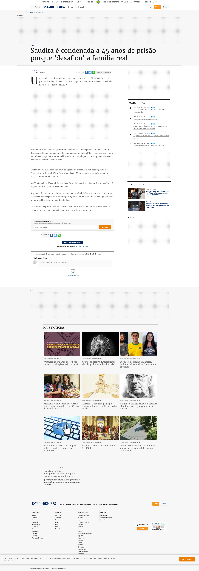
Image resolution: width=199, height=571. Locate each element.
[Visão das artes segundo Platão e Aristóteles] (100, 428)
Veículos (80, 2)
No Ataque (81, 547)
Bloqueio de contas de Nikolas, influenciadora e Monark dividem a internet (138, 364)
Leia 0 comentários (72, 242)
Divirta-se (81, 554)
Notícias (45, 2)
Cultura (34, 533)
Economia (35, 520)
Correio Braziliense (106, 518)
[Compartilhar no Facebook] (86, 73)
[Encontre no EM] (151, 7)
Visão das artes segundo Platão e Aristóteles (98, 446)
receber (105, 227)
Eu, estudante (104, 520)
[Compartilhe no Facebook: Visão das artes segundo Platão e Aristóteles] (99, 442)
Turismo (80, 529)
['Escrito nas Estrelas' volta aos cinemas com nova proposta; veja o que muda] (136, 206)
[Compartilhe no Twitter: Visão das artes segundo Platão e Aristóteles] (100, 442)
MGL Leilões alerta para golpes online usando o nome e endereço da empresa (61, 448)
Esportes (80, 540)
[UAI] (98, 2)
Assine (157, 7)
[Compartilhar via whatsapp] (93, 73)
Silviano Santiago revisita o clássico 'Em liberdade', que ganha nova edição (138, 406)
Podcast (80, 545)
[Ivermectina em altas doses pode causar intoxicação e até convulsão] (62, 344)
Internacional (76, 7)
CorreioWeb (104, 515)
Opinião (80, 518)
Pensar (80, 542)
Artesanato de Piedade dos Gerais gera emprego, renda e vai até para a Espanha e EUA (61, 406)
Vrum (56, 527)
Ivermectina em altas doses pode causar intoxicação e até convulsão (61, 363)
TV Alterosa (126, 2)
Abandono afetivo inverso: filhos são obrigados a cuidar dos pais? (98, 363)
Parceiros (138, 2)
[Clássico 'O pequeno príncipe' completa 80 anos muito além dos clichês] (100, 386)
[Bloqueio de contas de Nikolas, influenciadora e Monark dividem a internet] (138, 344)
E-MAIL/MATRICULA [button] (73, 275)
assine (85, 246)
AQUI (155, 2)
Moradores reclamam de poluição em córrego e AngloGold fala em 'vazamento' (137, 448)
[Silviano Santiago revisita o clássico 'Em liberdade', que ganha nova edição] (138, 386)
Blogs (56, 522)
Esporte (55, 2)
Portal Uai (58, 515)
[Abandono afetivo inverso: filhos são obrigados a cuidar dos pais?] (100, 344)
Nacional (35, 522)
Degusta (80, 536)
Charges (80, 527)
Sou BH (148, 2)
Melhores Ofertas (111, 2)
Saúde (34, 529)
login (78, 246)
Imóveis (90, 2)
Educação (35, 536)
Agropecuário (82, 549)
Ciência (80, 531)
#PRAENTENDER (83, 522)
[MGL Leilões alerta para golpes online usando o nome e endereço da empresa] (62, 428)
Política (34, 518)
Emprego (80, 524)
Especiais (81, 520)
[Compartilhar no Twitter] (90, 73)
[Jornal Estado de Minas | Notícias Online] (55, 7)
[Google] (73, 272)
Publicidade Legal (37, 538)
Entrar (165, 7)
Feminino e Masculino (85, 533)
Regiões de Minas (83, 515)
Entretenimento (68, 2)
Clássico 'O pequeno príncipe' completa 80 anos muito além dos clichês (99, 406)
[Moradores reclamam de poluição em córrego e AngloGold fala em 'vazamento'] (138, 428)
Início (31, 13)
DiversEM (35, 527)
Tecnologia (81, 538)
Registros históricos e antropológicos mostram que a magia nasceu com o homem (59, 473)
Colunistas (35, 531)
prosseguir (187, 559)
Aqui (56, 524)
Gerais (34, 515)
